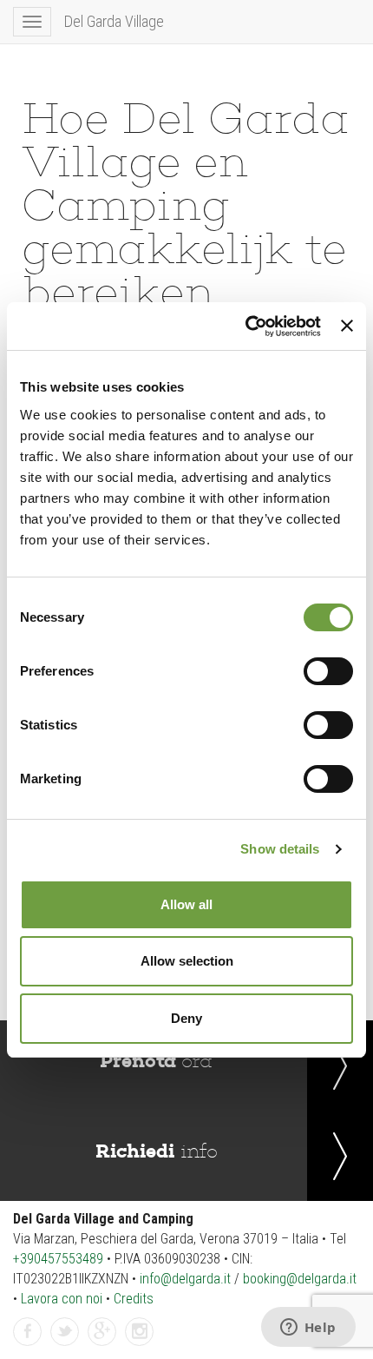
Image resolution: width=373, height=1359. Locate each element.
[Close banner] (347, 326)
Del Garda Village (114, 21)
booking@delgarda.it (300, 1278)
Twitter (65, 1344)
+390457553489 (58, 1258)
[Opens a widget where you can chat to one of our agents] (308, 1328)
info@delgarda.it (185, 1278)
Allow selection (187, 960)
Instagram (140, 1344)
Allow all (186, 904)
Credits (134, 1298)
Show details (279, 848)
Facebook (28, 1344)
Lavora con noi (61, 1298)
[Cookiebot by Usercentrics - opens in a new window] (245, 326)
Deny (186, 1018)
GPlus (102, 1344)
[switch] (328, 671)
